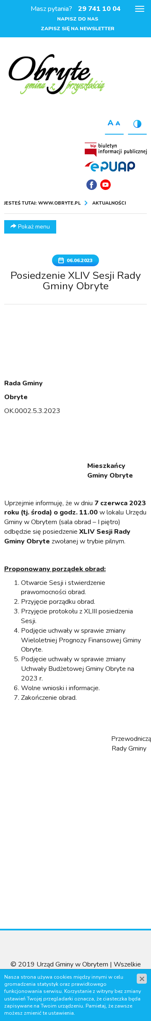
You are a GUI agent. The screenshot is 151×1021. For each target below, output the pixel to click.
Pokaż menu (33, 227)
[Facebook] (91, 184)
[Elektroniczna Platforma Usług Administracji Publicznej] (110, 166)
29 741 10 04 (99, 8)
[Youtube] (105, 184)
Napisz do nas (77, 19)
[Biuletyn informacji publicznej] (116, 150)
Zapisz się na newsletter (78, 28)
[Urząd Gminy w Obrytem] (56, 75)
